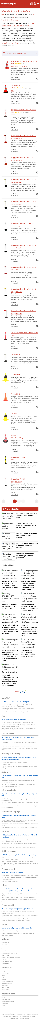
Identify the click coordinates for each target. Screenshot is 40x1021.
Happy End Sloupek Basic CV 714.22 (23, 136)
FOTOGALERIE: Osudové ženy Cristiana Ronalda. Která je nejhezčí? (28, 653)
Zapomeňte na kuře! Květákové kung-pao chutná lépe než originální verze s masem (20, 844)
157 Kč (29, 26)
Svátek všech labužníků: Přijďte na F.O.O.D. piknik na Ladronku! (18, 847)
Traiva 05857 (15, 414)
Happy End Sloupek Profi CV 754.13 (23, 289)
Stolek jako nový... (6, 764)
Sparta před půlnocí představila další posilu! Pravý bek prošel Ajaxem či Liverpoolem (29, 585)
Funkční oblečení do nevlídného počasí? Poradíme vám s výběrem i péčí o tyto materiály (19, 767)
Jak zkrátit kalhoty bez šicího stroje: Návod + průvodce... (25, 555)
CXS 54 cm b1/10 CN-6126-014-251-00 (24, 61)
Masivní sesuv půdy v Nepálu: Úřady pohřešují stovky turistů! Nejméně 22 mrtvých (18, 709)
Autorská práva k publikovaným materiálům (13, 1014)
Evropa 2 (4, 1005)
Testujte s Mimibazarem (8, 971)
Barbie (3, 975)
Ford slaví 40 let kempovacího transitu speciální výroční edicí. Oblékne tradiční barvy (18, 781)
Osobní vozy (5, 947)
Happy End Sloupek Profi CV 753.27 (23, 267)
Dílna (30, 14)
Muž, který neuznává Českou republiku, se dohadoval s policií (18, 933)
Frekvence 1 (5, 1003)
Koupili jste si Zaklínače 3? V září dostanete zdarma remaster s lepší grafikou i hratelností (19, 806)
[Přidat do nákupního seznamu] (37, 78)
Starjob (3, 997)
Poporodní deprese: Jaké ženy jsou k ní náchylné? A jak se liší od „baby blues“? (19, 900)
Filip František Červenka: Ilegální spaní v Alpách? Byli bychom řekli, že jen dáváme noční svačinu (20, 864)
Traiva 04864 (15, 374)
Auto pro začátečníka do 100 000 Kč (11, 957)
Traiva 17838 (15, 355)
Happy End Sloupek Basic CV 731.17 (23, 311)
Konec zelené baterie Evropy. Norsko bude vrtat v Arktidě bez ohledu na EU (20, 824)
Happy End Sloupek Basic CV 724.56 (23, 201)
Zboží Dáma (5, 949)
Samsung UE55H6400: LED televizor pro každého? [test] (10, 606)
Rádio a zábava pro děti (8, 1001)
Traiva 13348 (15, 86)
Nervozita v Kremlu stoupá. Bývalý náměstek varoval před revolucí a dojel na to (10, 585)
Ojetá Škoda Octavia (7, 961)
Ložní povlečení (6, 987)
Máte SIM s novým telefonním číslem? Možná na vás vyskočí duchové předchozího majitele (20, 803)
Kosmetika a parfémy (7, 981)
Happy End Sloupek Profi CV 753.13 (23, 223)
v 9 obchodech (15, 79)
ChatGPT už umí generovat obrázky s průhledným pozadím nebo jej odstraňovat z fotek (19, 799)
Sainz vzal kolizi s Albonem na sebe (11, 786)
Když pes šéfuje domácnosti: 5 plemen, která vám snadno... (27, 545)
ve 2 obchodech (15, 104)
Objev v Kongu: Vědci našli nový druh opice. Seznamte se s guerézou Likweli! (20, 915)
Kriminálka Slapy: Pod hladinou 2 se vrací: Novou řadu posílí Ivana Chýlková (19, 748)
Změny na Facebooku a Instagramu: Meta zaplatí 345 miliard (17, 746)
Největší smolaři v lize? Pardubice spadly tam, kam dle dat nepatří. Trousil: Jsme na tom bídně (19, 728)
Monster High (5, 973)
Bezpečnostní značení (21, 17)
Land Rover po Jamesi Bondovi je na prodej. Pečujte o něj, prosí (18, 784)
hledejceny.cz (5, 942)
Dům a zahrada (22, 14)
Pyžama (4, 979)
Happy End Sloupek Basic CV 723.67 (23, 158)
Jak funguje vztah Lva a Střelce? (10, 881)
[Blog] (31, 3)
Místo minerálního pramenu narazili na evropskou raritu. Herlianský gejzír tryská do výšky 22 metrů (19, 858)
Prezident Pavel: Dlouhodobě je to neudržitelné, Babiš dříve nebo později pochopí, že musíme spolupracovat (19, 705)
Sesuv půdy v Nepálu (7, 935)
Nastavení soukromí (25, 1018)
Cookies (16, 1018)
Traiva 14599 (15, 394)
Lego (3, 977)
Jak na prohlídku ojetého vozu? (10, 953)
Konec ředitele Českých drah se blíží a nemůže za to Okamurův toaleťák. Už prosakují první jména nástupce (10, 680)
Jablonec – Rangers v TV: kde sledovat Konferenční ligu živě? (17, 722)
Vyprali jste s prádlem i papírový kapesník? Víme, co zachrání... (26, 525)
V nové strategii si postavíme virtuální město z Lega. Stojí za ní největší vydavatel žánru (18, 912)
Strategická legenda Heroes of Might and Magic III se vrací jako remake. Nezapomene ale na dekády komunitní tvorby (18, 919)
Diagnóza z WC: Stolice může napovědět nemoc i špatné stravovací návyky (19, 894)
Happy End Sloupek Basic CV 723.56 (23, 179)
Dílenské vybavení (7, 17)
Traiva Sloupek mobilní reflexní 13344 (24, 333)
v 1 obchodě (14, 130)
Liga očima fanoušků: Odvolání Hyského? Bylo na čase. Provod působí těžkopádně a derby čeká (18, 725)
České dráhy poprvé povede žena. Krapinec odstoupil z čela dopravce (20, 827)
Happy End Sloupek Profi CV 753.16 (23, 245)
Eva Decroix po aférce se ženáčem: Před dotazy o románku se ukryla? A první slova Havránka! (10, 629)
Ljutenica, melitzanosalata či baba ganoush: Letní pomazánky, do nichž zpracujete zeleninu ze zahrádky (19, 840)
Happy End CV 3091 (18, 479)
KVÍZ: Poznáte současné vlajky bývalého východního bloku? (17, 861)
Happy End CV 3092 (18, 457)
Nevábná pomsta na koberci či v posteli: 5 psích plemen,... (27, 535)
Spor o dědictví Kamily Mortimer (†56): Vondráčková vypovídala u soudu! (19, 743)
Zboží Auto (4, 959)
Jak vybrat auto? (6, 963)
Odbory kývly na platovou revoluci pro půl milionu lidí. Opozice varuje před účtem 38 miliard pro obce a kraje (18, 820)
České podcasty (6, 999)
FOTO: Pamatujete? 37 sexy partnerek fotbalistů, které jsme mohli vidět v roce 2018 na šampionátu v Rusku (10, 655)
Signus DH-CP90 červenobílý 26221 (23, 110)
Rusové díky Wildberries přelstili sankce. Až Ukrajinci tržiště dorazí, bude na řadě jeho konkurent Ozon (29, 630)
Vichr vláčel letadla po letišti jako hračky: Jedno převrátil (16, 712)
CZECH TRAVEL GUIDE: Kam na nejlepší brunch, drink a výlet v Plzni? (20, 875)
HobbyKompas (5, 955)
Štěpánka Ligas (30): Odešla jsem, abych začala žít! (15, 762)
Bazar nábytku (5, 989)
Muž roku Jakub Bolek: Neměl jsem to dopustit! (14, 931)
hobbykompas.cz (10, 14)
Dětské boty (5, 985)
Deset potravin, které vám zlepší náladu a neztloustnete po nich (18, 897)
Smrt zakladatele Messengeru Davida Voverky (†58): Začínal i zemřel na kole (29, 607)
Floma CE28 (15, 435)
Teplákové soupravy (7, 983)
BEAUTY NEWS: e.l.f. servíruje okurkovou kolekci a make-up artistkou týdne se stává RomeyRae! (20, 878)
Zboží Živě (4, 944)
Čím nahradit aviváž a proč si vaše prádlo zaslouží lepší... (26, 515)
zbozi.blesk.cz (5, 951)
